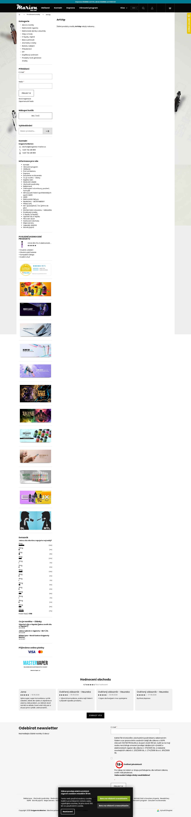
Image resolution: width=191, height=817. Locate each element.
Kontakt (26, 165)
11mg (20, 587)
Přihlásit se (26, 93)
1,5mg (21, 548)
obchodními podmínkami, (144, 738)
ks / (35, 116)
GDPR (25, 197)
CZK (133, 8)
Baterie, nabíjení (28, 46)
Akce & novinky (28, 25)
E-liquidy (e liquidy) (30, 214)
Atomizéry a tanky (29, 43)
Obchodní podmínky (31, 184)
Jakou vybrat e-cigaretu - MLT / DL (33, 631)
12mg (21, 592)
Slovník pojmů (28, 227)
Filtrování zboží (29, 219)
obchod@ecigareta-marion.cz (34, 147)
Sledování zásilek (29, 182)
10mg (21, 583)
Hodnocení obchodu (31, 221)
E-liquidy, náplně (28, 37)
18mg (21, 605)
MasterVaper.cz (35, 670)
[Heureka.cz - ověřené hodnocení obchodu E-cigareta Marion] (35, 270)
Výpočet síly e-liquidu (31, 216)
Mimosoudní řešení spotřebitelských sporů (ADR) (37, 194)
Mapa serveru (28, 223)
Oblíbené (26, 169)
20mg (21, 609)
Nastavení (68, 811)
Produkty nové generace (31, 58)
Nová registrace (25, 99)
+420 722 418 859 (29, 150)
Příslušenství (27, 49)
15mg (21, 596)
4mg (21, 561)
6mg (20, 570)
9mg (20, 579)
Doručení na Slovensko (157, 800)
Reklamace (27, 186)
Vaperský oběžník (30, 225)
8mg (20, 574)
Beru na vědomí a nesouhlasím (114, 805)
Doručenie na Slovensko (32, 175)
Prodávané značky (30, 212)
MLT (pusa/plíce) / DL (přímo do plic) (35, 207)
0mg (20, 543)
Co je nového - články (31, 178)
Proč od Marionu (29, 171)
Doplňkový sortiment (30, 55)
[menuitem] (45, 7)
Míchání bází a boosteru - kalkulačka (37, 210)
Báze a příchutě (28, 40)
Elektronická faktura (31, 199)
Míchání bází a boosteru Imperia (146, 798)
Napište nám (28, 180)
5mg (20, 565)
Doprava (26, 173)
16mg (21, 600)
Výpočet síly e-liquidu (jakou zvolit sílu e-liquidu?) (35, 625)
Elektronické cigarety (30, 28)
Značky (25, 61)
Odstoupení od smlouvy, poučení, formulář (36, 189)
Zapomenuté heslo (26, 101)
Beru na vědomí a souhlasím (113, 798)
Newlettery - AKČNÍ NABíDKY (34, 201)
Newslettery (164, 798)
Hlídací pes (27, 203)
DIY (23, 52)
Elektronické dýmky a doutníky (34, 31)
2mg (20, 552)
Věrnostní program (30, 167)
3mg (20, 557)
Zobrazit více (95, 715)
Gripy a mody (27, 34)
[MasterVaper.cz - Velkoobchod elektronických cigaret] (35, 662)
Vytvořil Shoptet (166, 810)
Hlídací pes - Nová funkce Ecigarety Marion (34, 636)
